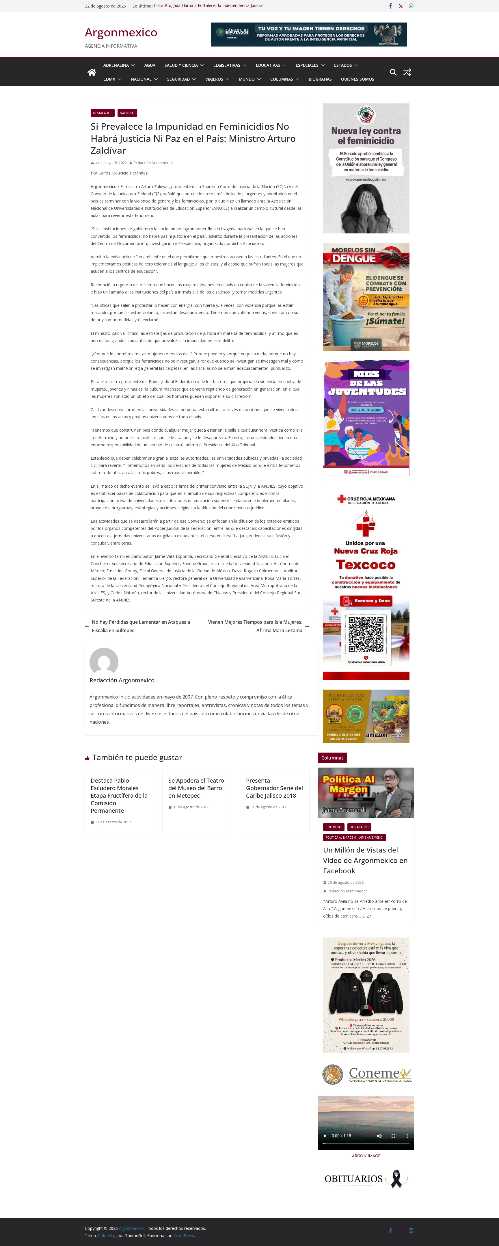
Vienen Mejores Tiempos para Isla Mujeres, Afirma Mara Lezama (255, 626)
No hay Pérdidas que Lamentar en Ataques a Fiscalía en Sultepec (141, 626)
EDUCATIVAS (268, 65)
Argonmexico (121, 32)
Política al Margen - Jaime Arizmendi (354, 837)
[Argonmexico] (92, 72)
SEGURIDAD (178, 79)
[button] (132, 65)
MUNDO (247, 79)
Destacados (102, 113)
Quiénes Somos (357, 79)
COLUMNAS (281, 79)
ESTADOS (343, 65)
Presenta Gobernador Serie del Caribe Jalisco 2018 (274, 788)
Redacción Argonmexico (154, 162)
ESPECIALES (307, 65)
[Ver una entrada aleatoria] (407, 72)
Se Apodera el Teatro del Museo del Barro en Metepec (196, 788)
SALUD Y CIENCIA (181, 65)
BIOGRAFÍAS (320, 79)
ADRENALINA (116, 65)
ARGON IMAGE (366, 1155)
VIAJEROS (214, 79)
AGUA (149, 65)
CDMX (109, 79)
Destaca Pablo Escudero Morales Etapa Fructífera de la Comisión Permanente (119, 795)
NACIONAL (141, 79)
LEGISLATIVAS (226, 65)
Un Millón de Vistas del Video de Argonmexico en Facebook (365, 860)
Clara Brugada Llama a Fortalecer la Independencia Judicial (208, 6)
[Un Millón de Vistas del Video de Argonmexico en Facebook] (366, 793)
